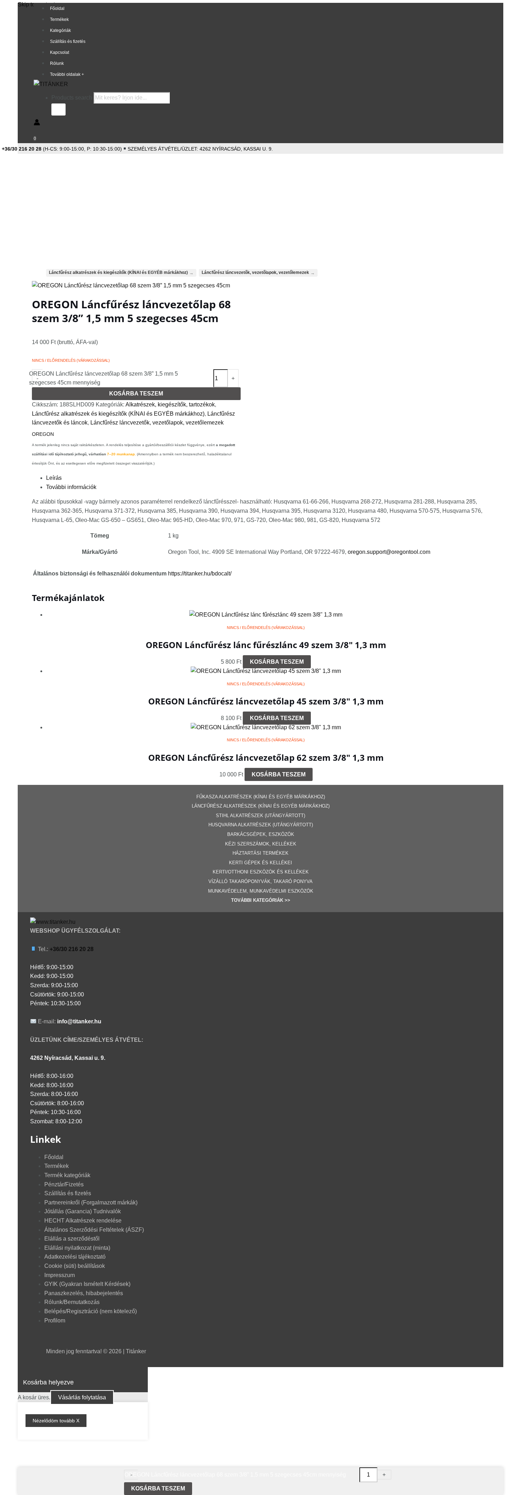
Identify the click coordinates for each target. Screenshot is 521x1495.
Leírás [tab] (54, 478)
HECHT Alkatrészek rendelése (83, 1221)
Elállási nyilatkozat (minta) (77, 1248)
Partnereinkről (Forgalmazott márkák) (91, 1202)
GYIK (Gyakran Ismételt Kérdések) (87, 1284)
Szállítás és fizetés (67, 41)
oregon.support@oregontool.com (389, 552)
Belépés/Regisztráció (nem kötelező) (90, 1311)
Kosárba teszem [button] (277, 662)
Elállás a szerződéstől (72, 1239)
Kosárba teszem (136, 393)
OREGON (43, 434)
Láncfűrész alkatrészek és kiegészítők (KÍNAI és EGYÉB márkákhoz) (118, 414)
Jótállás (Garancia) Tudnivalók (82, 1211)
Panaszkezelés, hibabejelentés (83, 1293)
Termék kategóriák (67, 1175)
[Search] (58, 109)
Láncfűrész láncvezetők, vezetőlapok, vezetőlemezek (157, 423)
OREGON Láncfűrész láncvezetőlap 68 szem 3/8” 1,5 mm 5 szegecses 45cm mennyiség (103, 378)
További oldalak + (67, 74)
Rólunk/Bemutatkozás (72, 1302)
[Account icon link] (37, 123)
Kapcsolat (59, 52)
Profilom (54, 1320)
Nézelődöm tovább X (56, 1420)
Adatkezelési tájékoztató (75, 1257)
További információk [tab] (71, 487)
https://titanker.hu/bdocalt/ (199, 574)
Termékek (59, 19)
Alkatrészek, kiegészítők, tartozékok (170, 404)
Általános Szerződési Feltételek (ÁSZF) (94, 1230)
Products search (72, 98)
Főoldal (57, 8)
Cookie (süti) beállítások (74, 1266)
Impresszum (59, 1275)
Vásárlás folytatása (82, 1397)
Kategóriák (60, 30)
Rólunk (57, 63)
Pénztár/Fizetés (64, 1184)
